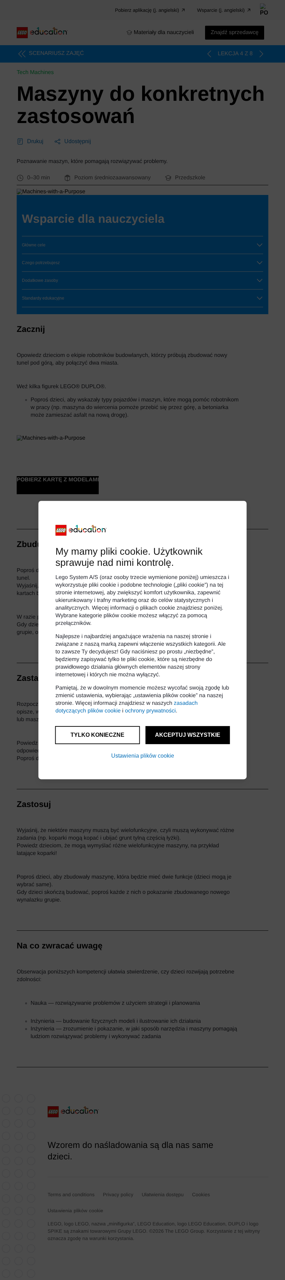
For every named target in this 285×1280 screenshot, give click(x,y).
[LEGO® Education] (81, 530)
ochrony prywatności (150, 711)
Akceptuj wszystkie (187, 735)
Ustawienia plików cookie (142, 756)
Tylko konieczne (97, 735)
